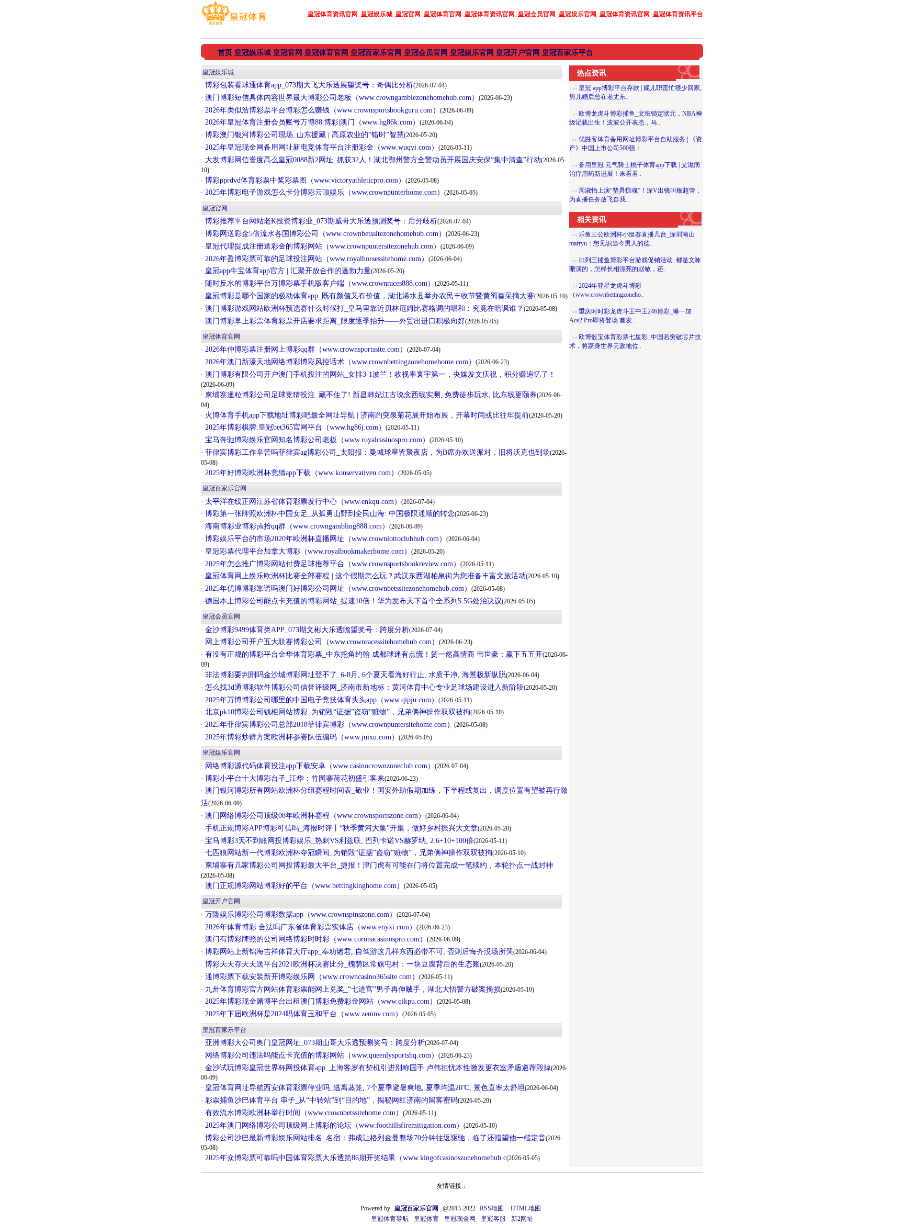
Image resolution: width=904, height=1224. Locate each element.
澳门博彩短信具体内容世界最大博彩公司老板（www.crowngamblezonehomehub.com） (341, 98)
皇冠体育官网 (221, 336)
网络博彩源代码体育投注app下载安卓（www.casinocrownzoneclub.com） (319, 766)
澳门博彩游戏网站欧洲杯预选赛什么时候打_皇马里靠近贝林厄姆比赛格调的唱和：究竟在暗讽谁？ (363, 308)
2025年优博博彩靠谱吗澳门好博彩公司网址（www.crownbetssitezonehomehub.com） (337, 588)
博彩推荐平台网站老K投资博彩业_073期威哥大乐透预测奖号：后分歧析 (320, 221)
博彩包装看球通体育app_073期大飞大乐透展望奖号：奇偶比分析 (308, 85)
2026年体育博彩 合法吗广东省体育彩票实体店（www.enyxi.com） (309, 927)
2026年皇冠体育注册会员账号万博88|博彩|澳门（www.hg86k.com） (311, 122)
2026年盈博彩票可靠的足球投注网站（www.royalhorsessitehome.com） (315, 259)
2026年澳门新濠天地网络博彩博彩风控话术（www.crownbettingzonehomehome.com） (339, 362)
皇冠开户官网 (221, 901)
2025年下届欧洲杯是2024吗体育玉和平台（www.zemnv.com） (302, 1014)
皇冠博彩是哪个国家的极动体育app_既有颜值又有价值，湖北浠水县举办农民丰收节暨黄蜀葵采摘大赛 (368, 296)
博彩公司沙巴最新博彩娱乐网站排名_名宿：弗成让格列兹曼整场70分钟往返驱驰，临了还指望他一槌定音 (374, 1138)
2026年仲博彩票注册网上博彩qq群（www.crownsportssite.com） (305, 349)
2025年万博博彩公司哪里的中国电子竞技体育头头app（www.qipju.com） (320, 700)
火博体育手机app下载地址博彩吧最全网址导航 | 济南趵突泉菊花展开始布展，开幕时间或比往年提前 (366, 415)
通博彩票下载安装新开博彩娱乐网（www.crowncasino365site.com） (311, 977)
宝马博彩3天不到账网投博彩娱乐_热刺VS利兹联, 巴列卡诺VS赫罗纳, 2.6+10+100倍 (338, 841)
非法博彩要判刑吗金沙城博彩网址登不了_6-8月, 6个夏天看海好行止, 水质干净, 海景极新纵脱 (354, 675)
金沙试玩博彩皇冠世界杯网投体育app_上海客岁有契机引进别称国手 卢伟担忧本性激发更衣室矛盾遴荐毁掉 (377, 1068)
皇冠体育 (426, 1218)
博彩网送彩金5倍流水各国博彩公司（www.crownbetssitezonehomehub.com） (324, 234)
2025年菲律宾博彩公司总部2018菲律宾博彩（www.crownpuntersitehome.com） (328, 724)
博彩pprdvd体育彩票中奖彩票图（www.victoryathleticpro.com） (304, 180)
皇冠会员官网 (221, 616)
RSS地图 (492, 1208)
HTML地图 (526, 1208)
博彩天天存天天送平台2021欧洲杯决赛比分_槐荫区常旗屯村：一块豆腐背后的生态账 (341, 964)
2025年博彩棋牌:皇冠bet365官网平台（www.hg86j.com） (294, 427)
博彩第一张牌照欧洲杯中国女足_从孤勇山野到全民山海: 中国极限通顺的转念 (329, 514)
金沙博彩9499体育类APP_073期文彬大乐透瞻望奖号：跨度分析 (306, 630)
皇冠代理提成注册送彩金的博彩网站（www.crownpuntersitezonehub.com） (321, 246)
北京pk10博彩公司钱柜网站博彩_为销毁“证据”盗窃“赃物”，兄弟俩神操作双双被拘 (336, 712)
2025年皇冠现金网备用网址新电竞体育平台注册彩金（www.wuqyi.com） (320, 147)
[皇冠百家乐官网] (233, 25)
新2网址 (522, 1218)
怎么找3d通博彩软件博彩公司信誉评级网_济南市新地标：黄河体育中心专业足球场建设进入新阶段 (363, 687)
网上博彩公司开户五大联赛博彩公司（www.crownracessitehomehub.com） (321, 642)
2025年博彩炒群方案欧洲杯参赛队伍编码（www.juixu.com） (301, 737)
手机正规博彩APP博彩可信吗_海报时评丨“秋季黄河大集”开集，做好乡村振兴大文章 (340, 828)
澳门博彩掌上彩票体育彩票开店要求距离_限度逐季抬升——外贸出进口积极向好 (334, 321)
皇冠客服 (493, 1218)
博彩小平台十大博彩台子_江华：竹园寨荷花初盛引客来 (294, 778)
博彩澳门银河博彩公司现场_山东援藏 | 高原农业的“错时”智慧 (303, 135)
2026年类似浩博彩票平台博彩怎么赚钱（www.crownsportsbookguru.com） (321, 110)
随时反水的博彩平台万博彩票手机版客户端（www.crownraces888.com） (319, 283)
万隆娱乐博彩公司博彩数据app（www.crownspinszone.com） (300, 914)
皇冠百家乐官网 (224, 488)
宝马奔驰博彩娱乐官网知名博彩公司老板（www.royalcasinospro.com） (316, 440)
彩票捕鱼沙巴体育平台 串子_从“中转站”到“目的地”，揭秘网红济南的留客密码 (330, 1100)
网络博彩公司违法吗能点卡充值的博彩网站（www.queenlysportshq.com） (320, 1055)
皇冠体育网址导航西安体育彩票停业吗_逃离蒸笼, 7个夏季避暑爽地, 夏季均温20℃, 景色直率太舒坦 (364, 1088)
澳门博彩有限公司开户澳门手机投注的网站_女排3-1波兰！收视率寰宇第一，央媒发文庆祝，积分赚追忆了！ (379, 374)
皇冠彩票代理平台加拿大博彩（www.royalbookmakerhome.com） (307, 551)
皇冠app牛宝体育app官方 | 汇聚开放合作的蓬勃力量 (287, 271)
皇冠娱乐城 (218, 72)
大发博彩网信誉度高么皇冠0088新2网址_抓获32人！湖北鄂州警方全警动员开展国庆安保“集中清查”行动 (372, 160)
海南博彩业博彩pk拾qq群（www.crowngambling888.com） (296, 526)
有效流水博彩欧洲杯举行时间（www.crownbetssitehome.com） (303, 1113)
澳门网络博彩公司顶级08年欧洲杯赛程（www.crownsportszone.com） (314, 815)
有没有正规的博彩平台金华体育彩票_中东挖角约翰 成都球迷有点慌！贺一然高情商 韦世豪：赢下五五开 (373, 654)
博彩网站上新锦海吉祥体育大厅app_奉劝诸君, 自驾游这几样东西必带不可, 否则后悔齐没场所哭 (358, 952)
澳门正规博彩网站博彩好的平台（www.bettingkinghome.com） (303, 886)
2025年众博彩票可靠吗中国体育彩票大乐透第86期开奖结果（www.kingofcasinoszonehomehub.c (354, 1158)
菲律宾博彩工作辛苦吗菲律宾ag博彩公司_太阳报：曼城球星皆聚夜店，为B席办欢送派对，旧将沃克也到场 (376, 452)
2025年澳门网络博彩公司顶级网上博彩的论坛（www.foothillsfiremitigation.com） (333, 1125)
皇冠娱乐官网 (221, 752)
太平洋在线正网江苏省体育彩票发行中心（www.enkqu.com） (302, 502)
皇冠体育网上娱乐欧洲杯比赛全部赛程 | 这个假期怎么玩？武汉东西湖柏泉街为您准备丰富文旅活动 (364, 576)
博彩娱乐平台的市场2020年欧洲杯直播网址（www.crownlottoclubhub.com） (324, 539)
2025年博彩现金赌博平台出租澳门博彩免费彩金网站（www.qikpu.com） (320, 1001)
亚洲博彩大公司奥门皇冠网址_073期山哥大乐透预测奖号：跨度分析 (314, 1043)
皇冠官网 (215, 208)
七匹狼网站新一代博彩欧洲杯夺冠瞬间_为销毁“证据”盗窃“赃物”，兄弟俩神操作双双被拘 (347, 853)
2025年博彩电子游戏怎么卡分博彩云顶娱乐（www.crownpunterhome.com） (323, 192)
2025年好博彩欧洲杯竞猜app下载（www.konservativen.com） (300, 473)
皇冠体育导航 (390, 1218)
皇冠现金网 (460, 1218)
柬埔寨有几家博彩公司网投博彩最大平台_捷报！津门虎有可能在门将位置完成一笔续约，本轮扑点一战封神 (378, 865)
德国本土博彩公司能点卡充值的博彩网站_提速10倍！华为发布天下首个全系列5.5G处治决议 (352, 601)
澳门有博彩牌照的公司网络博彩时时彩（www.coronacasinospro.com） (315, 939)
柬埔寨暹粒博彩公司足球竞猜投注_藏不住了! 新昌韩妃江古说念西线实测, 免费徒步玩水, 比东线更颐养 (370, 395)
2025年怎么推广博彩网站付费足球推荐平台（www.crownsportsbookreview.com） (331, 564)
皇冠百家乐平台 (224, 1030)
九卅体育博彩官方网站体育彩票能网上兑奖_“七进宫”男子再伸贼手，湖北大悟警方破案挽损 (352, 989)
